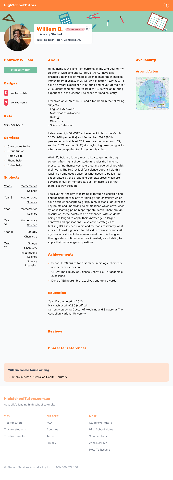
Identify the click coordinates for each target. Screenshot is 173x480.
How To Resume (99, 449)
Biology (32, 231)
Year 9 (8, 209)
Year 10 (7, 222)
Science (32, 190)
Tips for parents (14, 436)
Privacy (51, 443)
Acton (58, 39)
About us (52, 429)
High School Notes (101, 429)
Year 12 (7, 245)
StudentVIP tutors (100, 422)
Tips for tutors (13, 422)
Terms (50, 436)
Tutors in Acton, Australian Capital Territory (39, 377)
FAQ (49, 422)
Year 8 (8, 197)
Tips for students (15, 429)
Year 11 (8, 231)
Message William (20, 69)
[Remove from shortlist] (87, 28)
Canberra (70, 39)
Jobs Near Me (98, 443)
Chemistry (30, 236)
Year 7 (8, 186)
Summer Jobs (98, 436)
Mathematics (29, 186)
